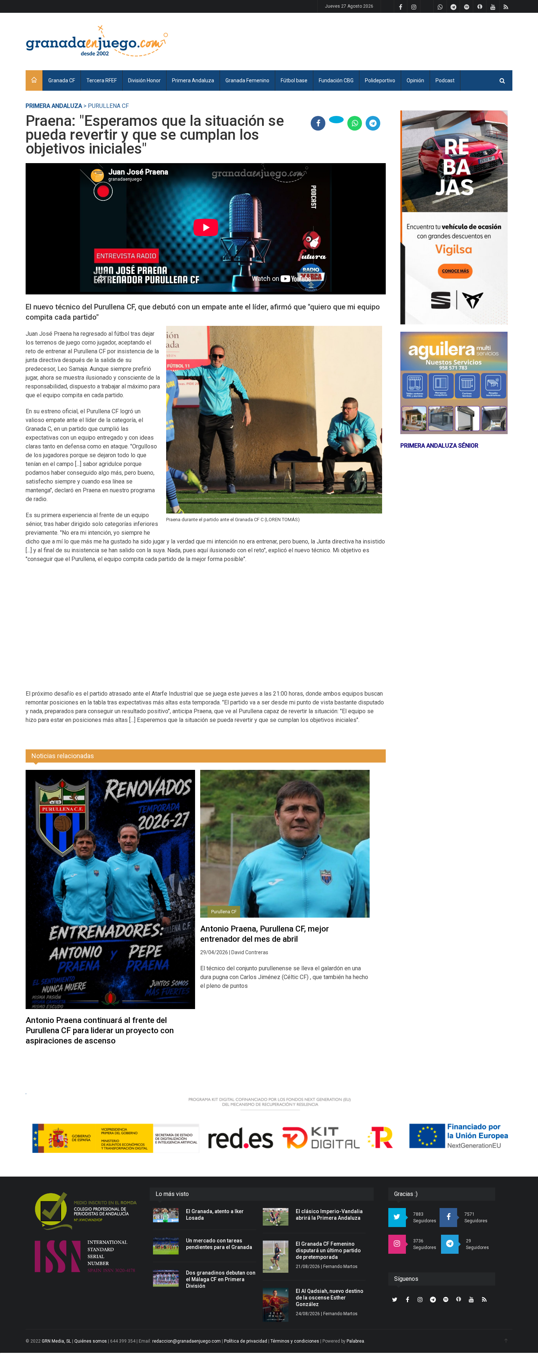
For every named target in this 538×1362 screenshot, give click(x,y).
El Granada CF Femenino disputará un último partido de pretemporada (328, 1250)
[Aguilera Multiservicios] (454, 383)
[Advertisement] (379, 40)
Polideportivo (380, 80)
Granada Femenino (247, 80)
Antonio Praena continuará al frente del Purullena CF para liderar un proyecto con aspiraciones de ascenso (100, 1030)
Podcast (445, 80)
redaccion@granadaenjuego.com (186, 1341)
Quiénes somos (90, 1341)
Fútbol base (294, 80)
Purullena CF (223, 911)
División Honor (144, 80)
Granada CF (61, 80)
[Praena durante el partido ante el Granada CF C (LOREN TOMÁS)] (274, 419)
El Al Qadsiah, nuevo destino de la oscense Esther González (329, 1297)
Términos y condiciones (294, 1341)
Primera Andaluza (193, 80)
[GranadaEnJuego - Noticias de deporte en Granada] (97, 40)
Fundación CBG (336, 80)
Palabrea (355, 1341)
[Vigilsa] (454, 217)
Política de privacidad (245, 1341)
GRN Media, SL (56, 1341)
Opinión (415, 80)
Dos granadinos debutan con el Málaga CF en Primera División (220, 1279)
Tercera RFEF (101, 80)
